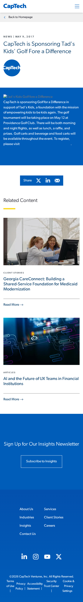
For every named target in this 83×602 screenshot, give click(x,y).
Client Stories (53, 517)
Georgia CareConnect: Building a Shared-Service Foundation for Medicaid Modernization (40, 284)
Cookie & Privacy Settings (68, 586)
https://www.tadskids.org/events (45, 144)
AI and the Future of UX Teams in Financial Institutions (41, 381)
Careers (49, 525)
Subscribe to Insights (41, 461)
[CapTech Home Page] (15, 6)
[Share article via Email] (57, 180)
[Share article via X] (38, 180)
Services (50, 509)
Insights (25, 525)
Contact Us (28, 534)
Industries (27, 517)
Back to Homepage (21, 17)
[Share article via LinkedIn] (47, 180)
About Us (26, 509)
